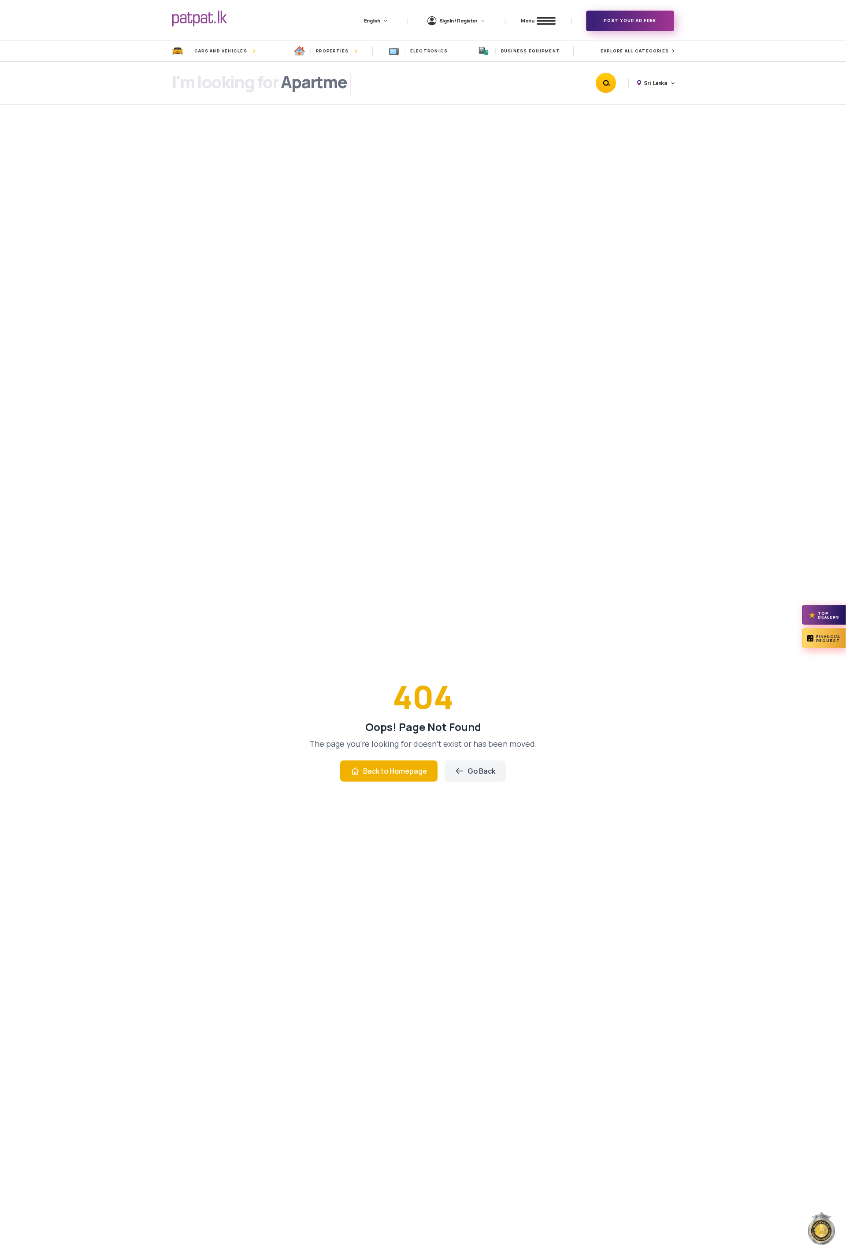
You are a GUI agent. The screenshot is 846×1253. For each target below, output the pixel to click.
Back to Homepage (395, 771)
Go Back (481, 771)
